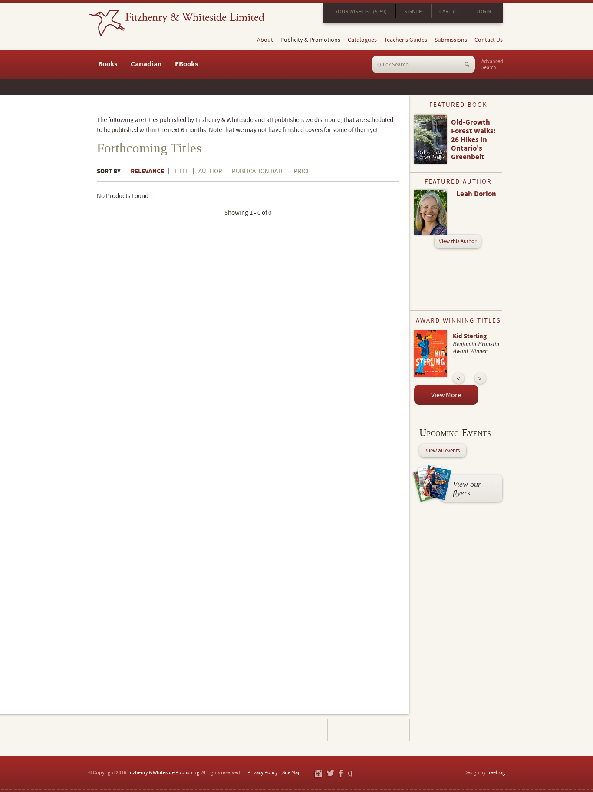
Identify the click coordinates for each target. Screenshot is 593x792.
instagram (318, 774)
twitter (330, 774)
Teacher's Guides (405, 40)
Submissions (451, 40)
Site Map (291, 772)
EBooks (186, 64)
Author (210, 171)
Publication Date (258, 171)
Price (302, 171)
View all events (443, 450)
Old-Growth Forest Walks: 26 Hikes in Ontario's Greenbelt (473, 139)
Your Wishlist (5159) (361, 11)
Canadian (146, 64)
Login (483, 11)
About (265, 40)
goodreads (350, 774)
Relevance (147, 171)
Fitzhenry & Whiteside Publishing (163, 772)
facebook (340, 774)
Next (480, 378)
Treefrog (496, 772)
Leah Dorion (476, 194)
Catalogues (362, 40)
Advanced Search (492, 65)
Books (108, 64)
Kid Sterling (470, 336)
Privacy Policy (262, 772)
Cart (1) (449, 11)
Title (181, 171)
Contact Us (488, 40)
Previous (458, 378)
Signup (413, 11)
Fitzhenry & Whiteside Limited (176, 23)
